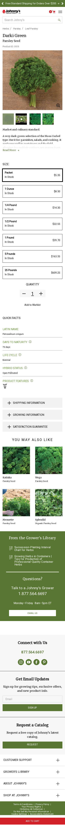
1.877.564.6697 (32, 593)
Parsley (17, 28)
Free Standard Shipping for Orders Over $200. (31, 3)
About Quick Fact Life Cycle (20, 354)
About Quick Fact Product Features (31, 380)
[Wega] (49, 460)
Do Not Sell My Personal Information (31, 811)
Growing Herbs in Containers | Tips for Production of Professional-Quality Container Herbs (33, 560)
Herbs (6, 28)
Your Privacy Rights (31, 807)
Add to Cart (32, 821)
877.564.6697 (32, 652)
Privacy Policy (42, 804)
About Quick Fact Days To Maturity (30, 341)
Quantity (32, 284)
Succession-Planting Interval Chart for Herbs (32, 549)
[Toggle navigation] (58, 12)
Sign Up (32, 707)
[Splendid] (49, 502)
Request (32, 744)
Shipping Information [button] (29, 403)
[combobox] (32, 19)
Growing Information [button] (28, 414)
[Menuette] (16, 502)
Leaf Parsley (31, 28)
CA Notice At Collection (31, 809)
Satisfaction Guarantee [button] (30, 426)
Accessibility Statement (42, 814)
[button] (2, 3)
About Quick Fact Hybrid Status (25, 367)
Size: (6, 164)
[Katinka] (16, 460)
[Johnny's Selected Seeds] (11, 12)
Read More (9, 150)
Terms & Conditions (23, 804)
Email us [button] (32, 613)
